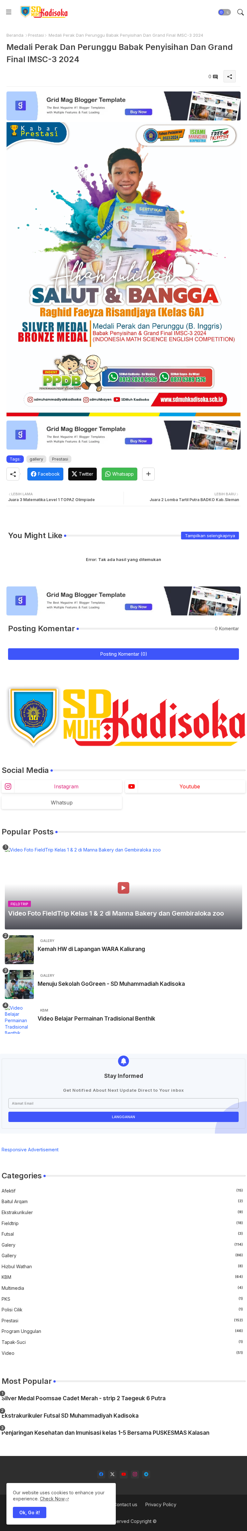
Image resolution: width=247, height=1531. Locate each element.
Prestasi (36, 35)
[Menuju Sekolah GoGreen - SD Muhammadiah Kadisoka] (19, 984)
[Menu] (8, 12)
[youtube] (124, 1474)
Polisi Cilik (122, 1309)
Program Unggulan (122, 1331)
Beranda (14, 35)
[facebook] (101, 1474)
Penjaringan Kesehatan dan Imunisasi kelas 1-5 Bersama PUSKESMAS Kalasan (105, 1433)
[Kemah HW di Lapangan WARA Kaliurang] (19, 949)
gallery (36, 458)
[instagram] (135, 1474)
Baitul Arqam (122, 1201)
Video (122, 1353)
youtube (189, 786)
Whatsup (62, 802)
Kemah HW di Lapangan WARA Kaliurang (91, 949)
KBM (122, 1277)
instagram (66, 786)
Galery (122, 1245)
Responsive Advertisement (30, 1149)
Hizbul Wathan (122, 1266)
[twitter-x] (112, 1474)
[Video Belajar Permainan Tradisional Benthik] (19, 1019)
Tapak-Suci (122, 1342)
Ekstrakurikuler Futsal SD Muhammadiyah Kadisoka (70, 1415)
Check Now (52, 1498)
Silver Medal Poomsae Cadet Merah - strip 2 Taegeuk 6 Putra (84, 1398)
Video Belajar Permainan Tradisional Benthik (96, 1018)
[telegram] (146, 1474)
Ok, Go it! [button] (29, 1512)
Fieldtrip (122, 1223)
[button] (224, 12)
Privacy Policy (160, 1504)
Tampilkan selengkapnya (210, 535)
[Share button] (148, 474)
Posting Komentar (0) (123, 654)
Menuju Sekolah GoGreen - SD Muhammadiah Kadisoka (111, 984)
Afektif (122, 1190)
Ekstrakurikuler (122, 1212)
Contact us (125, 1504)
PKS (122, 1299)
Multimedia (122, 1288)
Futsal (122, 1234)
